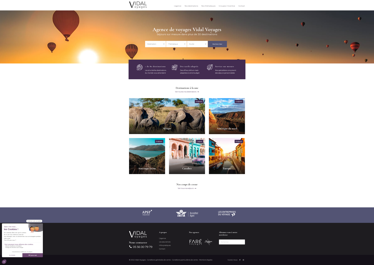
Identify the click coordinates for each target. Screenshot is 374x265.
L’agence (177, 6)
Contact (241, 6)
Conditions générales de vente (159, 260)
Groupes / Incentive (227, 6)
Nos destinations (191, 6)
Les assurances (164, 242)
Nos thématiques (208, 6)
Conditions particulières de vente (185, 260)
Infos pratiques (165, 245)
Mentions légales (205, 260)
